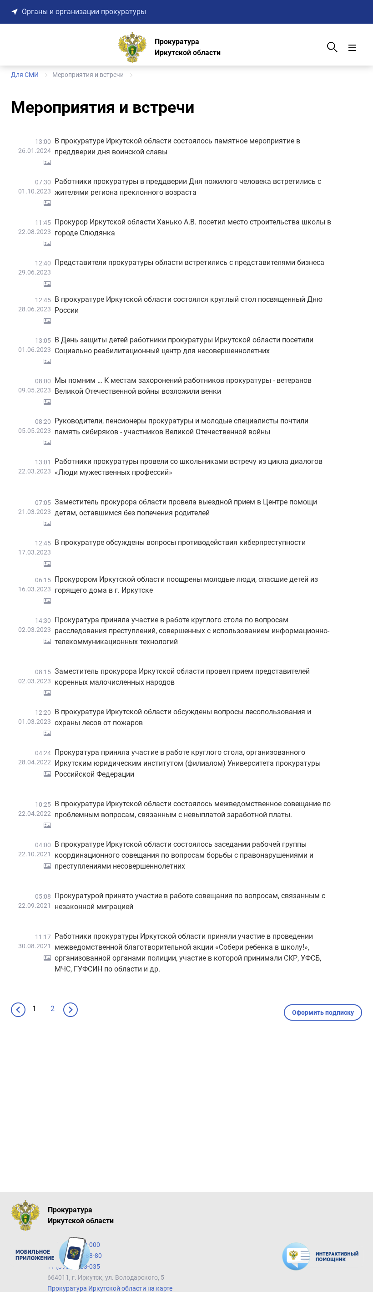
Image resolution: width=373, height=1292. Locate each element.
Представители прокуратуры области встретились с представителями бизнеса (189, 262)
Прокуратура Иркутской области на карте (109, 1288)
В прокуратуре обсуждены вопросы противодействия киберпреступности (180, 542)
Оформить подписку (323, 1012)
